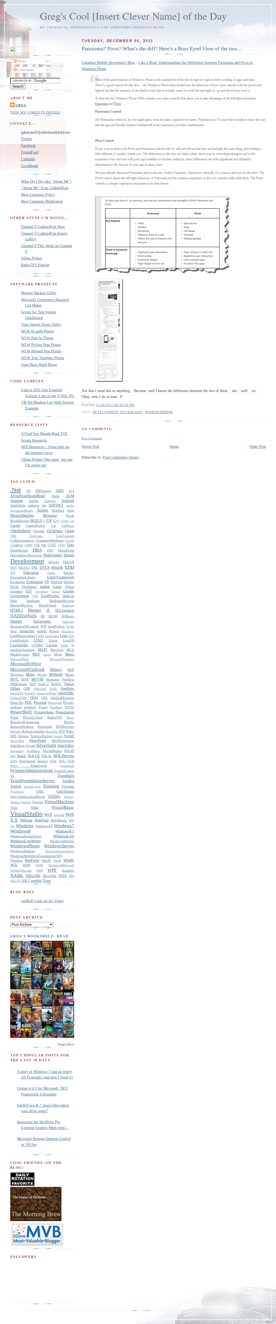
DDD (50, 550)
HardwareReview (61, 601)
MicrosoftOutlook (27, 669)
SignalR (30, 745)
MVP (25, 679)
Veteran (37, 802)
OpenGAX (16, 693)
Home (174, 446)
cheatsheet (20, 530)
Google (68, 591)
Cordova (16, 545)
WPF (52, 870)
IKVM (53, 616)
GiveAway (41, 591)
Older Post (258, 446)
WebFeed (41, 820)
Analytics (50, 500)
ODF (26, 689)
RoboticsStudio (33, 731)
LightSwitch (19, 640)
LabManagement (22, 636)
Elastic (51, 572)
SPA (12, 756)
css (44, 545)
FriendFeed (29, 152)
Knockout (68, 631)
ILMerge (67, 616)
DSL (35, 568)
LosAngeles (19, 645)
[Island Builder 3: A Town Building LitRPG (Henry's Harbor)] (69, 1036)
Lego (64, 635)
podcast (16, 707)
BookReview (19, 521)
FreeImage (29, 587)
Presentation (65, 712)
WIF (71, 820)
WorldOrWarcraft (21, 870)
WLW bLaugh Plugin (37, 331)
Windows (25, 825)
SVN (70, 761)
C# (49, 520)
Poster (43, 707)
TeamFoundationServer (32, 780)
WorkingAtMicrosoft (61, 865)
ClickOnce (55, 531)
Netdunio (53, 679)
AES (71, 491)
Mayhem (56, 650)
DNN (13, 567)
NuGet (69, 684)
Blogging (50, 515)
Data (70, 545)
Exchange (17, 582)
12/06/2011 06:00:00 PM (115, 405)
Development (105, 412)
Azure (42, 510)
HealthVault (47, 605)
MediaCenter (19, 654)
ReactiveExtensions (24, 722)
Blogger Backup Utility (39, 293)
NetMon (68, 679)
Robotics (15, 731)
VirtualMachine (59, 801)
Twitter (26, 139)
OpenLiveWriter (46, 693)
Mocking (17, 675)
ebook (57, 567)
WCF (48, 814)
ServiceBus (17, 740)
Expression (34, 582)
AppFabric (18, 505)
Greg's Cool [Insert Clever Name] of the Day (133, 16)
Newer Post (90, 446)
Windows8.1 (64, 831)
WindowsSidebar (22, 851)
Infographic (42, 621)
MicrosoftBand (19, 659)
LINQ (38, 640)
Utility (54, 796)
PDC (28, 702)
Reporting (44, 727)
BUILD (36, 520)
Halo (13, 601)
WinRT (68, 860)
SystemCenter (64, 771)
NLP (32, 684)
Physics (68, 703)
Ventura (15, 802)
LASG (40, 635)
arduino (33, 505)
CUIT (52, 545)
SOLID (69, 751)
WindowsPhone (159, 412)
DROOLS (24, 567)
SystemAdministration (31, 770)
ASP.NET (56, 505)
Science (23, 736)
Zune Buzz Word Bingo (39, 364)
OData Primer (31, 258)
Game (57, 586)
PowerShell (21, 712)
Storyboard (27, 761)
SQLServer (63, 755)
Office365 (40, 688)
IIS (43, 616)
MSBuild (56, 674)
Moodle (42, 674)
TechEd (68, 781)
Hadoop (68, 596)
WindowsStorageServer (59, 851)
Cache (65, 520)
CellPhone (67, 525)
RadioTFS (54, 717)
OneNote (67, 688)
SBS (13, 736)
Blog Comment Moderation (42, 201)
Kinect (54, 631)
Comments (25, 70)
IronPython (56, 626)
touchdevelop (32, 786)
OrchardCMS (18, 697)
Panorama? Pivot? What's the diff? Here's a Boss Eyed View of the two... (161, 48)
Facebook (28, 145)
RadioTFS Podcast (35, 265)
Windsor (16, 860)
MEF (36, 654)
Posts (21, 61)
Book (70, 516)
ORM (34, 698)
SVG (62, 761)
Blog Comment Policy (38, 194)
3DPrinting (43, 491)
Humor (34, 610)
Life (71, 635)
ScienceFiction (41, 736)
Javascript (26, 631)
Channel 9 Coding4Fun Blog (43, 226)
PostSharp (56, 707)
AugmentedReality (21, 510)
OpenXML (66, 693)
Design (69, 555)
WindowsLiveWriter (25, 841)
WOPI (39, 865)
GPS (35, 596)
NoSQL (56, 684)
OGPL (53, 688)
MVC (14, 679)
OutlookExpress (62, 698)
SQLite (47, 756)
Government (19, 596)
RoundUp (52, 731)
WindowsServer (59, 845)
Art (44, 505)
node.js (43, 684)
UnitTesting (65, 791)
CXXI (61, 545)
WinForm (32, 860)
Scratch (58, 736)
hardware (33, 601)
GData (69, 587)
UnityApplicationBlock (27, 797)
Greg (21, 105)
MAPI (42, 649)
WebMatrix (58, 820)
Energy (69, 573)
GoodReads (29, 166)
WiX (13, 865)
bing (70, 510)
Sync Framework (28, 766)
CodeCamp (36, 536)
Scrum (69, 736)
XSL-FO (15, 880)
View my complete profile (35, 112)
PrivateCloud (33, 717)
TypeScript (17, 791)
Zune (47, 880)
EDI (12, 572)
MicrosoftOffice (25, 663)
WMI (26, 865)
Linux (53, 640)
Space (21, 756)
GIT (29, 591)
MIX (70, 670)
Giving (55, 591)
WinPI (57, 860)
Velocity (69, 796)
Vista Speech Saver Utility (41, 324)
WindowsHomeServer (26, 836)
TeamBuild (65, 776)
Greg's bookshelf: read (39, 936)
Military (56, 669)
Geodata (16, 591)
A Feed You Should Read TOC (44, 433)
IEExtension (64, 610)
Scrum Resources (34, 440)
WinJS (46, 860)
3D (28, 491)
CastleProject (35, 526)
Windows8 (20, 831)
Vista (34, 807)
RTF (62, 731)
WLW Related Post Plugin (41, 351)
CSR (37, 545)
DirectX (68, 562)
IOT (43, 626)
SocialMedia (52, 751)
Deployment (52, 555)
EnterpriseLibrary (23, 577)
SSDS (13, 761)
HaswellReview (21, 605)
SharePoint (37, 740)
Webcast (26, 820)
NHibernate (18, 684)
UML (40, 791)
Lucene (51, 645)
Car (72, 520)
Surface (42, 761)
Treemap (67, 786)
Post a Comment (92, 438)
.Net (15, 490)
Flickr (14, 587)
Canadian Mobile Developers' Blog (108, 62)
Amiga (34, 501)
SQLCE (34, 756)
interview (68, 621)
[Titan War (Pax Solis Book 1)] (48, 1021)
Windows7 (64, 825)
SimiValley (65, 745)
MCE (70, 650)
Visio (14, 808)
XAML (16, 875)
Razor (70, 717)
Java (13, 631)
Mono (30, 674)
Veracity (26, 802)
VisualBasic (62, 807)
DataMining (19, 550)
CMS (13, 536)
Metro (69, 654)
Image (16, 621)
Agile (55, 496)
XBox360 (33, 876)
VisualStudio (26, 813)
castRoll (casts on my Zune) (42, 901)
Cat (53, 526)
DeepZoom (66, 550)
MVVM (37, 679)
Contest (69, 540)
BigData (58, 510)
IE (48, 610)
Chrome (38, 531)
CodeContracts (65, 536)
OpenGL (30, 693)
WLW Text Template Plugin (42, 358)
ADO (60, 490)
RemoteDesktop (22, 727)
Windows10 (44, 826)
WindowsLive (63, 836)
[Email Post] (136, 405)
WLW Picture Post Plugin (41, 344)
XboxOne (50, 876)
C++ (56, 520)
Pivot (117, 104)
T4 (12, 776)
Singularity (17, 751)
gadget (45, 586)
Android (67, 500)
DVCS (45, 567)
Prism (14, 717)
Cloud (69, 531)
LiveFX (68, 640)
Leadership (52, 635)
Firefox (69, 582)
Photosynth (55, 702)
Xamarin (68, 870)
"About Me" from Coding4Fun (44, 188)
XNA (62, 876)
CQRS (28, 545)
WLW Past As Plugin (37, 338)
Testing (15, 786)
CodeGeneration (22, 540)
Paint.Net (17, 703)
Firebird (56, 582)
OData (15, 688)
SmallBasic (33, 751)
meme (47, 654)
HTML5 (16, 610)
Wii (12, 826)
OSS (44, 698)
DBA (37, 550)
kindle (42, 631)
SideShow (17, 746)
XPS (71, 876)
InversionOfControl (24, 626)
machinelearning (22, 650)
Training (51, 786)
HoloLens (68, 605)
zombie (36, 880)
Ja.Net (70, 626)
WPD (39, 870)
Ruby (70, 731)
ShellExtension (63, 741)
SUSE (53, 761)
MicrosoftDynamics (62, 659)
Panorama (101, 104)
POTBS (69, 707)
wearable (59, 814)
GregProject (50, 596)
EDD (69, 567)
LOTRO (37, 645)
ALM (70, 496)
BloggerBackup (22, 515)
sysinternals (67, 765)
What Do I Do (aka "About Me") (46, 181)
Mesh (58, 654)
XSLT (26, 881)
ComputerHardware (50, 540)
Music (69, 675)
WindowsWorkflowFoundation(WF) (36, 856)
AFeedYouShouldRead (27, 496)
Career (15, 525)
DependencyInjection (26, 555)
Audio (70, 505)
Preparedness (44, 712)
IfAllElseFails (23, 615)
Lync (64, 645)
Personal (40, 702)
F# (47, 582)
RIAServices (65, 727)
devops (54, 562)
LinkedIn (28, 159)
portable (30, 707)
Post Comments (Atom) (121, 457)
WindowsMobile (62, 841)
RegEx (69, 722)
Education (31, 572)
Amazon (16, 500)
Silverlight (131, 412)
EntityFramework (60, 577)
